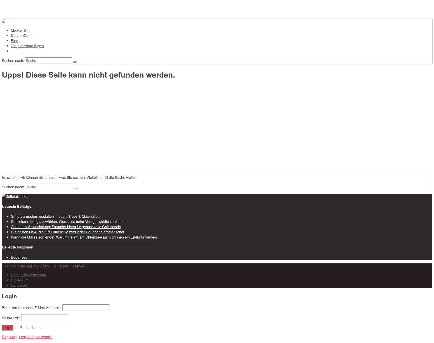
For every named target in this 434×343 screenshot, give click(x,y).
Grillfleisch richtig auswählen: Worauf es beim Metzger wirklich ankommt (68, 221)
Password (11, 317)
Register (8, 336)
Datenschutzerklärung (28, 274)
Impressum (19, 280)
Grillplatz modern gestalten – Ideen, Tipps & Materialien (55, 216)
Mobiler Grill (20, 30)
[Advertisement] (217, 139)
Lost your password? (35, 336)
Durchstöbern (22, 35)
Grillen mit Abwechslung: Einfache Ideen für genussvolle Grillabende (66, 226)
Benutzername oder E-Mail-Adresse (31, 307)
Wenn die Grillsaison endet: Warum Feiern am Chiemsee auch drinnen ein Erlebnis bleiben (84, 237)
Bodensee (19, 257)
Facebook (19, 285)
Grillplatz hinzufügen (27, 45)
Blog (14, 40)
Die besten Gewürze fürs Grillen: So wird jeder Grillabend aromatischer (67, 231)
